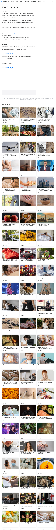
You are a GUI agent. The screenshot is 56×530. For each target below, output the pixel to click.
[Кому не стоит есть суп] (45, 466)
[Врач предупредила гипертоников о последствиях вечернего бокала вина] (45, 343)
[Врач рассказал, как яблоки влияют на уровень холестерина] (28, 133)
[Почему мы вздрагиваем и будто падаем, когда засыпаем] (28, 466)
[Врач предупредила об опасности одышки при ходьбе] (28, 484)
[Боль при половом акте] (10, 308)
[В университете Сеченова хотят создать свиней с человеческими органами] (10, 378)
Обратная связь (38, 529)
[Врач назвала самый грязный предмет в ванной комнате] (28, 168)
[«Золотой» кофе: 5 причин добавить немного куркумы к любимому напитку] (28, 238)
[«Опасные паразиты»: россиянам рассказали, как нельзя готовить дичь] (28, 326)
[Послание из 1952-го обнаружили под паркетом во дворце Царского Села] (28, 115)
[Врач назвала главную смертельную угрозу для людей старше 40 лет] (45, 413)
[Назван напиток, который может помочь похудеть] (45, 326)
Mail (1, 529)
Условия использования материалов (29, 529)
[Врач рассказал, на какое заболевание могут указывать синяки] (45, 291)
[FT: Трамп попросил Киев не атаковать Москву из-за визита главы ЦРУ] (45, 168)
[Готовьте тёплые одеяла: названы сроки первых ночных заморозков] (28, 431)
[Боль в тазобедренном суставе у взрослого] (45, 133)
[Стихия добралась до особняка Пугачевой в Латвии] (10, 291)
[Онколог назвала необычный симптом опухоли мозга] (28, 378)
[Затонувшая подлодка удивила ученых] (45, 431)
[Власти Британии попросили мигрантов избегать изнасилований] (45, 221)
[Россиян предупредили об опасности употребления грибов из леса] (45, 484)
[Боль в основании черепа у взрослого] (10, 501)
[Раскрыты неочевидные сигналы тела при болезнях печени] (10, 168)
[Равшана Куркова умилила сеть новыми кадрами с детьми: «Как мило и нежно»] (28, 449)
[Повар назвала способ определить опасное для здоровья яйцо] (28, 185)
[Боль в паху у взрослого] (45, 361)
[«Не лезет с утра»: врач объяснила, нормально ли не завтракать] (45, 396)
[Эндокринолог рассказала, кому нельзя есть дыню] (10, 519)
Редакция (21, 529)
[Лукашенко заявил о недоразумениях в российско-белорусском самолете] (10, 150)
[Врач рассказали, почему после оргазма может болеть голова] (10, 185)
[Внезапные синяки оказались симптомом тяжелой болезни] (28, 203)
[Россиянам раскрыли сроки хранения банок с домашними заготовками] (28, 273)
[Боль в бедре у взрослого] (28, 308)
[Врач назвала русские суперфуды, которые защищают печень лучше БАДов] (10, 361)
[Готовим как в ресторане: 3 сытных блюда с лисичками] (10, 396)
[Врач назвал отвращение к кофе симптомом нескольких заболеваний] (28, 361)
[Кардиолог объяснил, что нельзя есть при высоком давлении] (28, 221)
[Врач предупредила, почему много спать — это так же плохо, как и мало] (45, 238)
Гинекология (11, 4)
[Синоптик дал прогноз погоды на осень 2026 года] (28, 150)
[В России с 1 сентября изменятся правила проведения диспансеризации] (45, 273)
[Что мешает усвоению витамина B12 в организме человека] (28, 501)
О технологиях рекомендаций (47, 529)
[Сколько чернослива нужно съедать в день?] (45, 203)
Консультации (4, 4)
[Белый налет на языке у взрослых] (45, 378)
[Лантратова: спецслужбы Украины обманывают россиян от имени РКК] (45, 501)
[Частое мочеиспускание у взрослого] (10, 449)
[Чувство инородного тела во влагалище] (45, 519)
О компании (5, 529)
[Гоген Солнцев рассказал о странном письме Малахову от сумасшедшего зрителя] (28, 519)
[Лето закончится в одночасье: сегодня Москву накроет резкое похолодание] (45, 185)
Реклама (9, 529)
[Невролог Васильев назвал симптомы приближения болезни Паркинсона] (10, 238)
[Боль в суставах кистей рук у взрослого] (45, 449)
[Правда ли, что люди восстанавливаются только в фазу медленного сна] (10, 343)
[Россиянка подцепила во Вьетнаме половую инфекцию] (10, 203)
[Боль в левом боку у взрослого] (10, 413)
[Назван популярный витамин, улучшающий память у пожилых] (10, 133)
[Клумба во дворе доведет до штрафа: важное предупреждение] (45, 256)
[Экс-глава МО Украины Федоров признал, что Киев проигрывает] (28, 413)
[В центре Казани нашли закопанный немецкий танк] (45, 150)
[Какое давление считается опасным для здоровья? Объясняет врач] (45, 115)
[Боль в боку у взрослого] (10, 484)
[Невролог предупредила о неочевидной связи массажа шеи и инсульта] (10, 273)
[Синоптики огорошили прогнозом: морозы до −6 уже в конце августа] (45, 308)
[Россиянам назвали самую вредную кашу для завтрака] (28, 256)
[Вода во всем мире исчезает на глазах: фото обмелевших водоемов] (10, 326)
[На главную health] (5, 1)
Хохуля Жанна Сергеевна (13, 33)
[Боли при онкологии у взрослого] (28, 343)
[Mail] (1, 1)
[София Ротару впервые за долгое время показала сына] (10, 431)
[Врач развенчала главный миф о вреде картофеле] (28, 291)
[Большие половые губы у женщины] (10, 115)
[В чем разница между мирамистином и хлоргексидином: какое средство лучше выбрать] (10, 466)
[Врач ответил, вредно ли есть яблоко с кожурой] (10, 221)
